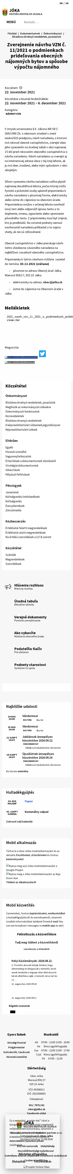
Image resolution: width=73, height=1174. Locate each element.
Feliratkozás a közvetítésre (36, 934)
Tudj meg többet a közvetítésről (36, 942)
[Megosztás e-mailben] (20, 362)
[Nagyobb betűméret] (54, 3)
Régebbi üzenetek (19, 1005)
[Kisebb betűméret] (50, 3)
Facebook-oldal (36, 1113)
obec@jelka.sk (52, 282)
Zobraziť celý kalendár (19, 821)
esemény (23, 771)
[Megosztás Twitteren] (42, 353)
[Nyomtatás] (15, 3)
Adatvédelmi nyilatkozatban (27, 1140)
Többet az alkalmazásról (21, 882)
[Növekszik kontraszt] (45, 3)
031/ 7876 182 (36, 1105)
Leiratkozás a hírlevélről (36, 949)
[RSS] (4, 3)
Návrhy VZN (13, 113)
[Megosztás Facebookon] (21, 357)
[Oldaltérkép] (10, 3)
